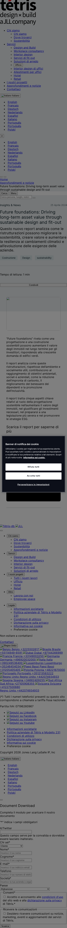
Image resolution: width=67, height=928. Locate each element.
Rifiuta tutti (33, 467)
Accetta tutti (33, 476)
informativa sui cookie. (34, 457)
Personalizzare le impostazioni (33, 484)
